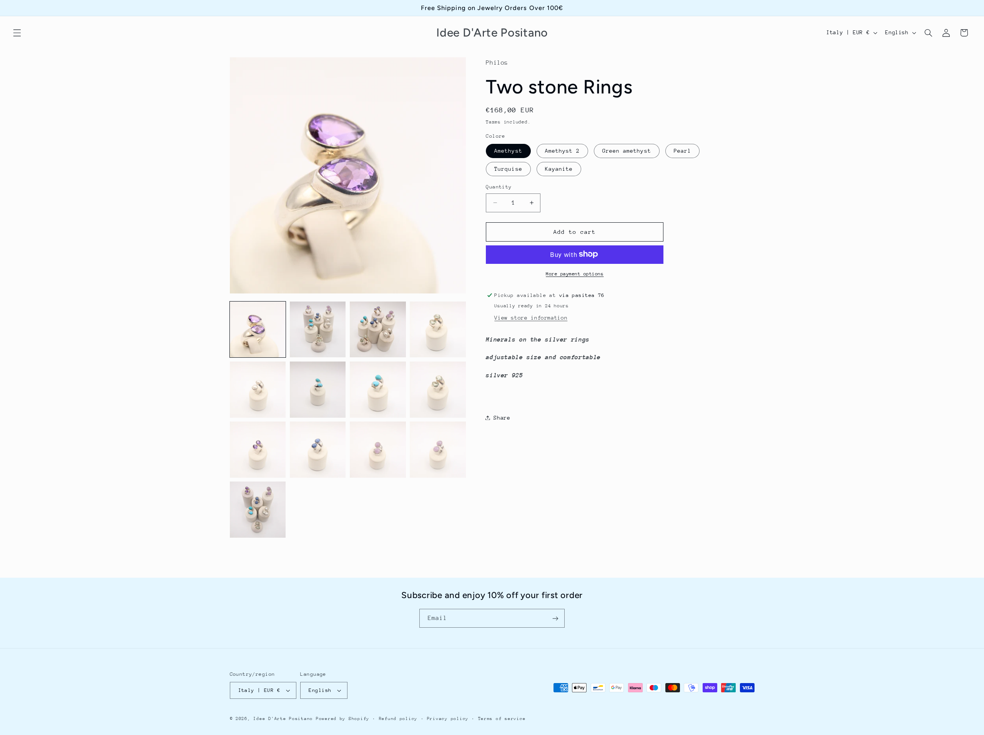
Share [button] (502, 417)
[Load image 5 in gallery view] (258, 390)
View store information (530, 317)
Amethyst (508, 150)
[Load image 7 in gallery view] (378, 390)
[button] (17, 33)
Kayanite (559, 168)
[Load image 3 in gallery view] (378, 330)
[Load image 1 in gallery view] (258, 330)
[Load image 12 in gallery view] (438, 450)
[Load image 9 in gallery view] (258, 450)
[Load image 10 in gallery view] (318, 450)
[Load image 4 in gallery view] (438, 330)
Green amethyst (626, 150)
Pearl (682, 150)
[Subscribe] (555, 618)
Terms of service (502, 718)
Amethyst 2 (562, 150)
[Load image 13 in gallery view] (258, 510)
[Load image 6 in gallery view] (318, 390)
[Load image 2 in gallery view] (318, 330)
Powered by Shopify (342, 718)
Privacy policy (448, 718)
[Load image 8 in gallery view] (438, 390)
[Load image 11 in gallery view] (378, 450)
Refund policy (398, 718)
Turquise (508, 168)
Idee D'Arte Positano (283, 718)
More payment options (575, 273)
